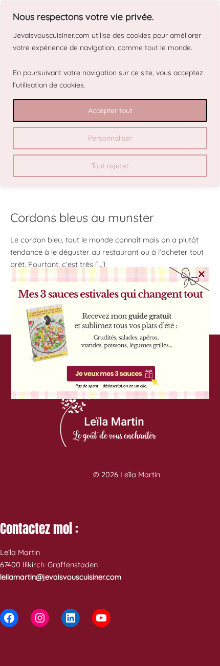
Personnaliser (110, 138)
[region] (110, 94)
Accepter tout (110, 110)
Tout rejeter (110, 165)
